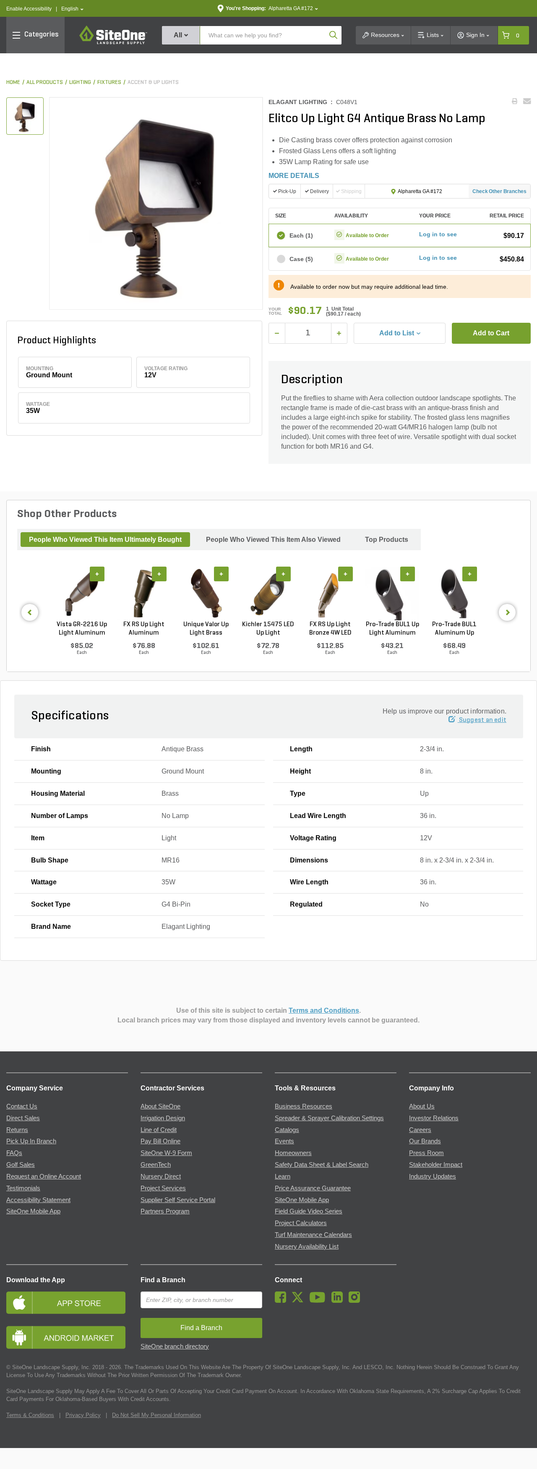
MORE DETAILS (293, 175)
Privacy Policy (83, 1415)
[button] (72, 9)
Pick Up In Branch (31, 1141)
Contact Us (21, 1106)
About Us (422, 1106)
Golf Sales (20, 1164)
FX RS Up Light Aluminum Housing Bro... (143, 629)
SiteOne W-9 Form (166, 1153)
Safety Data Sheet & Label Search (321, 1164)
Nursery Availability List (307, 1246)
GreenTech (156, 1164)
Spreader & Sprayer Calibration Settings (329, 1118)
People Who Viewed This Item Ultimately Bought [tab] (105, 539)
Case (301, 259)
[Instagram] (356, 1300)
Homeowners (293, 1153)
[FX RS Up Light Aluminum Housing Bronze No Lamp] (144, 593)
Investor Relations (434, 1118)
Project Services (163, 1188)
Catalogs (287, 1130)
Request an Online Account (43, 1176)
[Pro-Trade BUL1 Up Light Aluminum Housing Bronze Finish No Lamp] (392, 593)
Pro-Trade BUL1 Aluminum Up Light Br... (454, 629)
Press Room (426, 1153)
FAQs (14, 1153)
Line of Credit (159, 1130)
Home (13, 82)
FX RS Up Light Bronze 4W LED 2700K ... (330, 629)
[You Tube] (319, 1300)
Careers (420, 1130)
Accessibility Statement (38, 1200)
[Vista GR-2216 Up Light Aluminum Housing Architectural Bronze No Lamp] (82, 593)
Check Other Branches (499, 191)
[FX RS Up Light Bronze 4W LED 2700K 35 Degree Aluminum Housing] (330, 593)
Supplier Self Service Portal (178, 1200)
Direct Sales (23, 1118)
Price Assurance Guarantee (313, 1188)
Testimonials (23, 1188)
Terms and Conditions (324, 1010)
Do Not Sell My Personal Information (156, 1415)
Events (284, 1141)
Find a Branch (163, 1279)
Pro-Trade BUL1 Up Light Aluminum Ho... (392, 629)
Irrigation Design (163, 1118)
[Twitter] (300, 1300)
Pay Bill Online (160, 1141)
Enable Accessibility (29, 9)
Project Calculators (301, 1223)
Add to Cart (491, 333)
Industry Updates (432, 1176)
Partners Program (165, 1211)
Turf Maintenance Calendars (313, 1234)
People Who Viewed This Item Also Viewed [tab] (273, 539)
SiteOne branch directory (175, 1346)
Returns (17, 1130)
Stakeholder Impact (435, 1164)
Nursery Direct (161, 1176)
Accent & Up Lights (153, 82)
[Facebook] (282, 1300)
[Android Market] (67, 1337)
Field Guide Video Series (308, 1211)
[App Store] (67, 1302)
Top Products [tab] (386, 539)
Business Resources (303, 1106)
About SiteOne (160, 1106)
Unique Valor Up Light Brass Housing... (206, 629)
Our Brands (425, 1141)
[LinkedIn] (339, 1300)
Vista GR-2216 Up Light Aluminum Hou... (82, 629)
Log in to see (438, 234)
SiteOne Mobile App (33, 1211)
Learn (282, 1176)
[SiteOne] (113, 43)
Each (301, 235)
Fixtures (109, 82)
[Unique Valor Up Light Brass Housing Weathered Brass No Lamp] (206, 593)
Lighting (80, 82)
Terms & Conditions (30, 1415)
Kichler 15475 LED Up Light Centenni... (268, 629)
